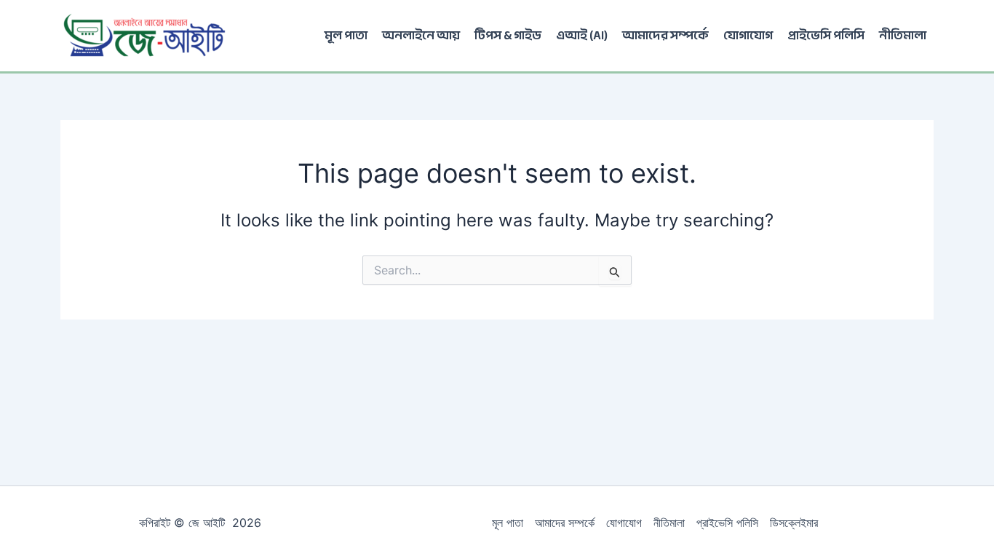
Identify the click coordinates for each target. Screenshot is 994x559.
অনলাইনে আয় (421, 35)
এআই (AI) (582, 35)
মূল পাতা (346, 35)
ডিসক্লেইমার (794, 522)
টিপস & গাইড (507, 35)
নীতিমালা (902, 35)
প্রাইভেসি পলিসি (825, 35)
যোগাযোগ (748, 35)
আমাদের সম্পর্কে (665, 35)
